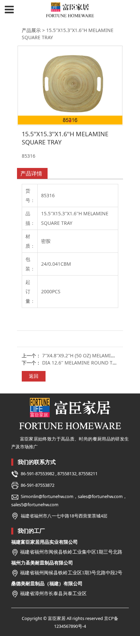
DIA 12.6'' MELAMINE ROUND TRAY (81, 362)
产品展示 (31, 30)
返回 (33, 376)
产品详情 (31, 173)
